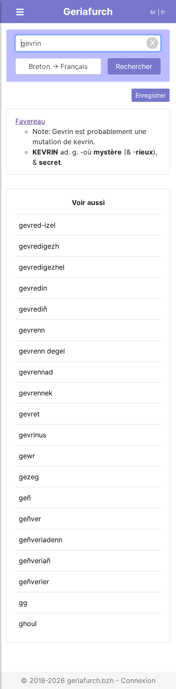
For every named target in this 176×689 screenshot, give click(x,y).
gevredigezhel (42, 267)
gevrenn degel (42, 351)
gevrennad (36, 372)
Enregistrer (150, 95)
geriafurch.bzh (90, 680)
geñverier (34, 581)
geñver (30, 518)
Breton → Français (58, 66)
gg (23, 602)
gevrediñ (33, 309)
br (153, 12)
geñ (25, 497)
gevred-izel (37, 225)
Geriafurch (88, 11)
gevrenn (32, 330)
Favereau (30, 121)
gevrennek (36, 393)
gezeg (29, 476)
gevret (29, 414)
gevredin (33, 288)
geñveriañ (34, 560)
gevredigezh (39, 246)
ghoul (28, 623)
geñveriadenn (40, 539)
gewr (27, 455)
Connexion (138, 680)
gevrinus (32, 435)
